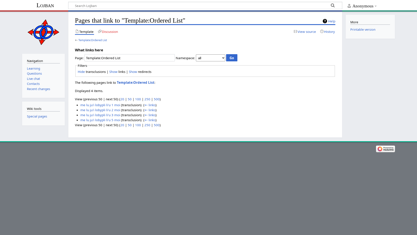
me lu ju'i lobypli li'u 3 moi (100, 115)
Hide (81, 71)
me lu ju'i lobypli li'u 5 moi (100, 120)
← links (150, 105)
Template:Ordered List (92, 40)
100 (138, 99)
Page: (79, 58)
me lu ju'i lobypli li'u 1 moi (100, 105)
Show (113, 71)
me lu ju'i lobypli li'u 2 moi (100, 110)
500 (157, 99)
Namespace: (185, 58)
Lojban (45, 5)
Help (331, 21)
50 (130, 99)
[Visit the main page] (43, 32)
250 (147, 99)
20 (122, 99)
